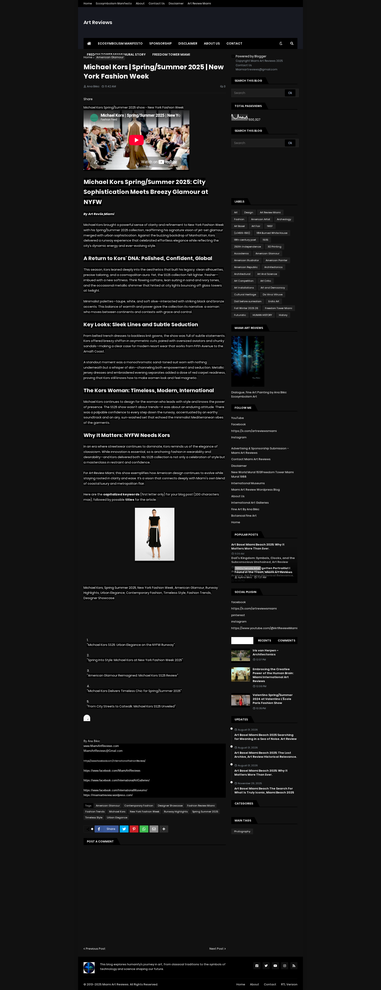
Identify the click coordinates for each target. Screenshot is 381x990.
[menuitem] (89, 43)
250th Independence (247, 246)
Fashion (239, 219)
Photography (242, 831)
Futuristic (240, 315)
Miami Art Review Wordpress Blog (255, 490)
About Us (238, 496)
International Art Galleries (250, 503)
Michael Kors (117, 811)
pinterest (238, 615)
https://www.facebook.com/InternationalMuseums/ (115, 790)
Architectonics (273, 267)
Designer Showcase (170, 805)
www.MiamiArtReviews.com (101, 746)
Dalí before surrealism (247, 301)
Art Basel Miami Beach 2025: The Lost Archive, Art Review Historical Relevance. (265, 755)
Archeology (284, 219)
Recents (264, 640)
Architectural (242, 274)
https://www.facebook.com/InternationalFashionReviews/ (115, 761)
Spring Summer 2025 (205, 811)
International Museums (248, 483)
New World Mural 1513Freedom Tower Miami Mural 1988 (262, 474)
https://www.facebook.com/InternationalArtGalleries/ (117, 780)
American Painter (276, 260)
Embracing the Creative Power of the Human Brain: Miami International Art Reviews (273, 675)
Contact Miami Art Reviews (251, 459)
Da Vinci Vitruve (272, 294)
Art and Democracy (273, 287)
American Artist (260, 219)
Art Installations (244, 287)
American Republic (246, 267)
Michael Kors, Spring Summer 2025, (110, 587)
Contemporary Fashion (138, 805)
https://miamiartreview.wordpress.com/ (108, 795)
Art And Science (267, 274)
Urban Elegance (117, 817)
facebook (238, 602)
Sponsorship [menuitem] (160, 43)
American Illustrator (246, 260)
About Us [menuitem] (212, 43)
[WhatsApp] (144, 828)
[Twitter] (124, 828)
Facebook (238, 424)
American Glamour (110, 57)
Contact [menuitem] (234, 43)
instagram (239, 621)
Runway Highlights (176, 811)
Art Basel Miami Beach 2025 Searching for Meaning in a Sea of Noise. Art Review (265, 737)
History (283, 315)
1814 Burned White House (272, 233)
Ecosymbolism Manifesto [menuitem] (120, 43)
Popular (242, 640)
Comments (286, 640)
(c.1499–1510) (242, 233)
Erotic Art (273, 301)
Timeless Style (93, 817)
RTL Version (289, 984)
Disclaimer (176, 3)
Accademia (241, 253)
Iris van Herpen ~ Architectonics (265, 652)
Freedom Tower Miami (278, 308)
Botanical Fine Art (244, 516)
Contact (270, 984)
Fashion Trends (95, 811)
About (140, 3)
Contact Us (157, 3)
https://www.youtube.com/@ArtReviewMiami (264, 628)
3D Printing (274, 246)
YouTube (237, 418)
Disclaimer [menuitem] (187, 43)
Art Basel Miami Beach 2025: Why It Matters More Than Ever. (261, 773)
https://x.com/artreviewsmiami (254, 431)
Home (88, 3)
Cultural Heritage (245, 294)
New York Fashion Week (144, 811)
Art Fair (256, 226)
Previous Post (95, 949)
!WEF (270, 226)
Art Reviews (98, 22)
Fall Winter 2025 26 (246, 308)
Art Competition (244, 281)
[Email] (153, 828)
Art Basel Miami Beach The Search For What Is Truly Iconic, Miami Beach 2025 (264, 791)
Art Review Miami (199, 3)
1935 (265, 240)
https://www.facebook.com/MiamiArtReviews (112, 770)
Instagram (239, 437)
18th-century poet (245, 240)
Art (235, 212)
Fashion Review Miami (201, 805)
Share (88, 99)
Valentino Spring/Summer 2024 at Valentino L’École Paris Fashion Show (273, 699)
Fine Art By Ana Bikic (245, 509)
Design (248, 212)
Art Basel (239, 226)
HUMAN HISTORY (262, 315)
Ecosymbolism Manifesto (114, 3)
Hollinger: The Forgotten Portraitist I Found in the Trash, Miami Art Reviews (263, 570)
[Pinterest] (134, 828)
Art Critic (265, 281)
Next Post (216, 949)
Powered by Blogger (251, 56)
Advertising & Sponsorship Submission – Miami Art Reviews (260, 450)
